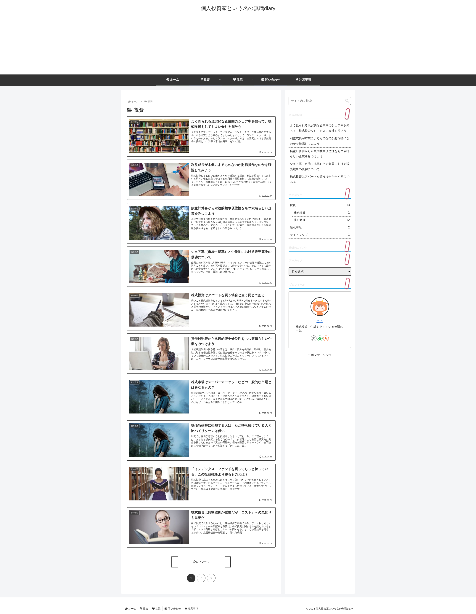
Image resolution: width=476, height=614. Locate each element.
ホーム (132, 608)
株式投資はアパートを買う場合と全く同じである (319, 179)
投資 (145, 608)
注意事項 (192, 608)
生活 (158, 608)
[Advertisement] (238, 46)
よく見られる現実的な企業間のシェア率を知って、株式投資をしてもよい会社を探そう (319, 128)
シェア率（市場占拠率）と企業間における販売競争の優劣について (319, 166)
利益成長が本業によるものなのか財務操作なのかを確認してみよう (319, 141)
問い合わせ (174, 608)
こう (319, 321)
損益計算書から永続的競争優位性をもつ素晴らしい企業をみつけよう (319, 153)
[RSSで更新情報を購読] (326, 338)
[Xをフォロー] (313, 338)
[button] (347, 101)
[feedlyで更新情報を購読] (320, 338)
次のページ (201, 562)
